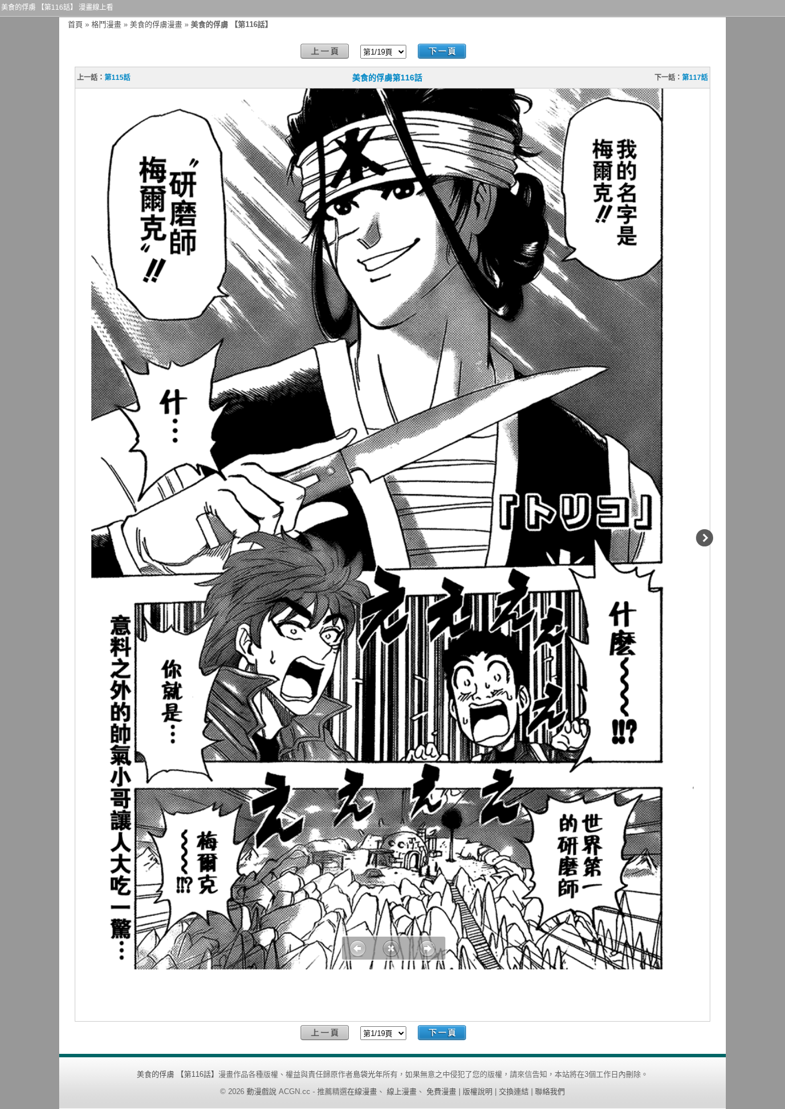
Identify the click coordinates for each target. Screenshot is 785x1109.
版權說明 (477, 1091)
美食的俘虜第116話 (387, 77)
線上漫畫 (402, 1091)
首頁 (75, 24)
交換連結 (514, 1091)
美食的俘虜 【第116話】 (177, 1074)
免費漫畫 (441, 1091)
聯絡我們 (550, 1091)
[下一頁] (442, 51)
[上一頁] (325, 51)
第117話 (695, 78)
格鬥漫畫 (106, 24)
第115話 (117, 78)
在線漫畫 (362, 1091)
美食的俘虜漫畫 (156, 24)
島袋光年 (368, 1074)
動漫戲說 (261, 1091)
